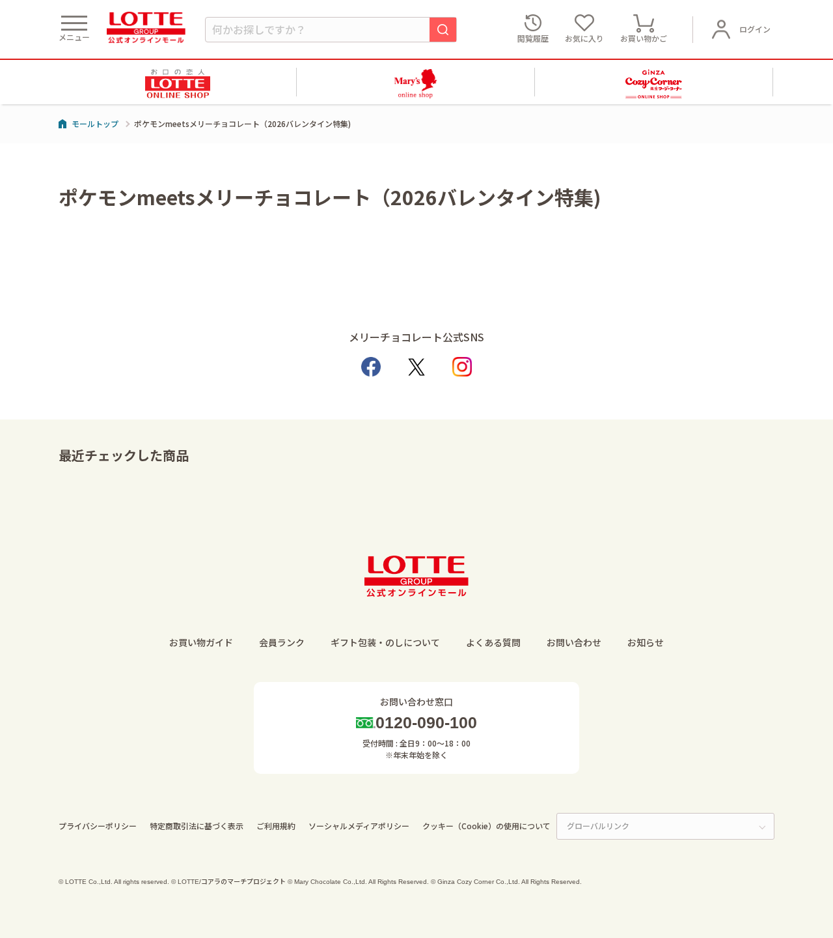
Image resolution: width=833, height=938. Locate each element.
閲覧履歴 (533, 38)
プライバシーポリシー (98, 825)
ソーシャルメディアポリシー (358, 825)
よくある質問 (493, 642)
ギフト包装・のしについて (385, 642)
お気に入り (584, 38)
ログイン (755, 29)
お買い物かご (643, 38)
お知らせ (645, 642)
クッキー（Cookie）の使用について (486, 825)
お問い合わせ (574, 642)
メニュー (74, 36)
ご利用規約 (275, 825)
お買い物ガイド (201, 642)
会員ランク (282, 642)
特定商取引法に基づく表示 (196, 825)
